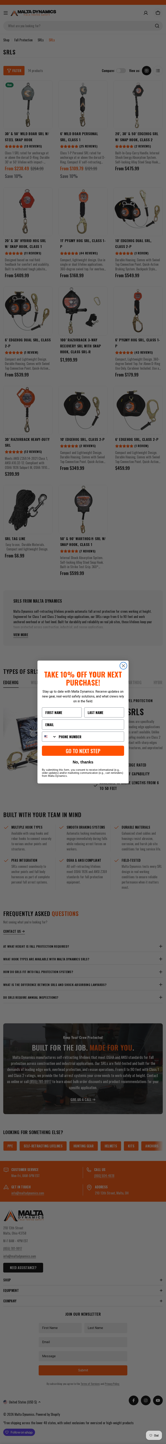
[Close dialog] (123, 665)
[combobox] (49, 736)
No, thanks (83, 762)
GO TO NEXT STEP (83, 751)
